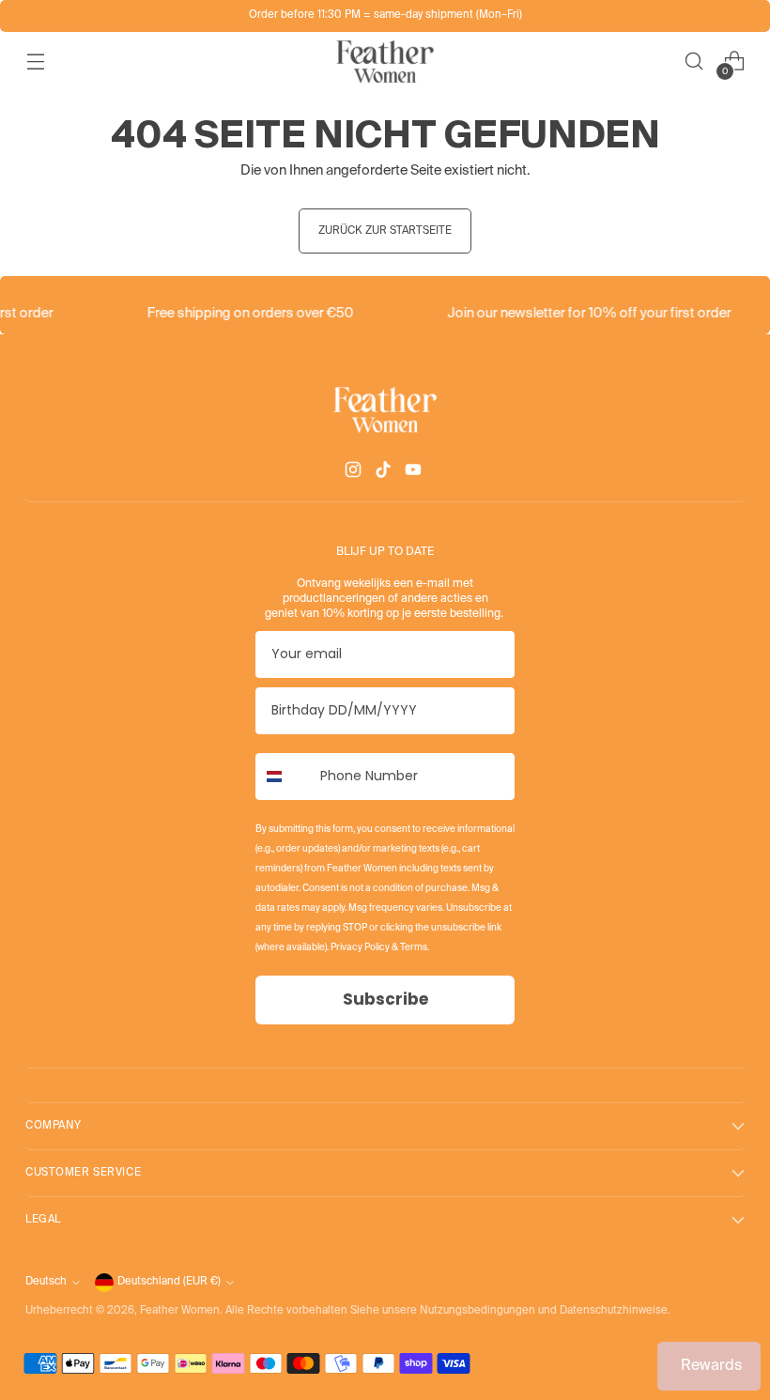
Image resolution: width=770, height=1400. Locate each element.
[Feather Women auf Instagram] (355, 473)
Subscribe (385, 999)
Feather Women (180, 1310)
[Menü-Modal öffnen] (35, 61)
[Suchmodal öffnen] (694, 61)
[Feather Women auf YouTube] (415, 473)
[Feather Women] (385, 61)
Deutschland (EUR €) (169, 1281)
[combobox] (283, 776)
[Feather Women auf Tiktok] (385, 473)
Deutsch (46, 1281)
